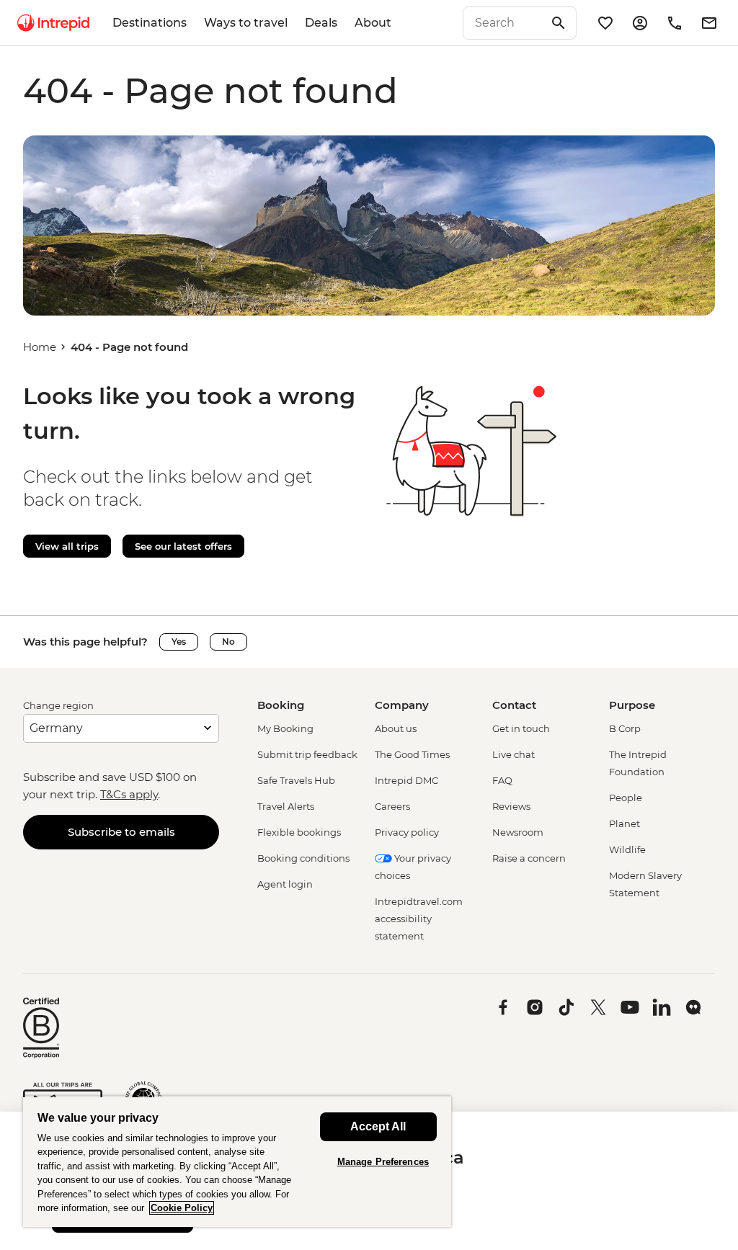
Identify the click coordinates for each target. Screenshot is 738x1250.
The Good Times (412, 754)
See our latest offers (183, 546)
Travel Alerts (285, 806)
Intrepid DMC (406, 780)
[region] (237, 1161)
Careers (392, 806)
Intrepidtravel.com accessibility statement (419, 919)
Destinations (149, 23)
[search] (503, 23)
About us (396, 728)
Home (39, 347)
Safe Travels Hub (296, 780)
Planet (624, 823)
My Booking (285, 728)
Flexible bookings (299, 832)
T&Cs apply (129, 794)
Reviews (511, 806)
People (625, 797)
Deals (321, 23)
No (228, 641)
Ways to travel (246, 23)
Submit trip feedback (307, 754)
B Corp (625, 728)
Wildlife (627, 849)
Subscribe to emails (121, 832)
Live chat (513, 754)
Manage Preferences (383, 1161)
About (373, 23)
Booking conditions (303, 858)
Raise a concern (529, 858)
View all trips (67, 546)
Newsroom (517, 832)
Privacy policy (407, 832)
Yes (179, 641)
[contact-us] (674, 23)
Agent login (285, 884)
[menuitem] (53, 23)
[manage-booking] (640, 23)
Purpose (632, 705)
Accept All (378, 1126)
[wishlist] (605, 23)
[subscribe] (709, 23)
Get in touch (521, 728)
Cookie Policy (182, 1207)
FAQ (502, 780)
